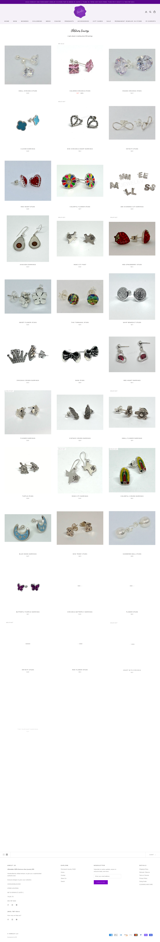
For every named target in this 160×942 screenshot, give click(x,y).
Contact (63, 875)
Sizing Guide (142, 881)
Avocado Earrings (28, 264)
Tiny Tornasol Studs (80, 322)
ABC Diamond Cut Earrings (132, 206)
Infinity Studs (132, 149)
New (15, 21)
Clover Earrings (28, 149)
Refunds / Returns (144, 872)
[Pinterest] (16, 905)
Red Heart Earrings (132, 380)
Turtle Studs (27, 496)
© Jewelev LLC (13, 933)
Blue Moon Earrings (28, 554)
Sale (109, 21)
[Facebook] (8, 905)
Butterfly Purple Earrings (28, 612)
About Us (63, 878)
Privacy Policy (143, 878)
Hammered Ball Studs (132, 554)
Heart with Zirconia (132, 669)
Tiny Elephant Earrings (28, 727)
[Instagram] (12, 905)
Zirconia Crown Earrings (28, 380)
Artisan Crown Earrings (80, 727)
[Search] (150, 12)
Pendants (69, 21)
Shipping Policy (143, 869)
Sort (152, 854)
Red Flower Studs (80, 669)
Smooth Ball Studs (28, 843)
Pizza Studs (132, 727)
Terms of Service (144, 875)
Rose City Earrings (80, 496)
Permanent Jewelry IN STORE (128, 21)
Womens (25, 21)
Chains (57, 21)
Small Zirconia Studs (28, 91)
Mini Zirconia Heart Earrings (80, 149)
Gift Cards (98, 21)
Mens (48, 21)
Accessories (83, 21)
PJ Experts (151, 21)
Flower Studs (132, 612)
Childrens (37, 21)
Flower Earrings (27, 438)
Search (63, 881)
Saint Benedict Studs (132, 322)
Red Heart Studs (28, 206)
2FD (16, 937)
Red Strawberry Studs (132, 264)
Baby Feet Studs (80, 843)
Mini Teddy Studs (80, 554)
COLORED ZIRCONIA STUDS (80, 91)
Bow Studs (80, 380)
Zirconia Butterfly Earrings (80, 612)
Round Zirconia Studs (132, 91)
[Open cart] (154, 12)
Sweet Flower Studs (28, 322)
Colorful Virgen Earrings (132, 496)
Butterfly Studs (132, 785)
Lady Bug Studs (132, 843)
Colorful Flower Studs (80, 206)
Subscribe (100, 882)
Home (6, 21)
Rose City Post (80, 264)
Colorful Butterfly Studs (80, 785)
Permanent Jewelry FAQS (68, 869)
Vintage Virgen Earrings (80, 438)
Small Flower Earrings (132, 438)
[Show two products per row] (4, 854)
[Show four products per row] (7, 854)
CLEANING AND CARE (146, 884)
